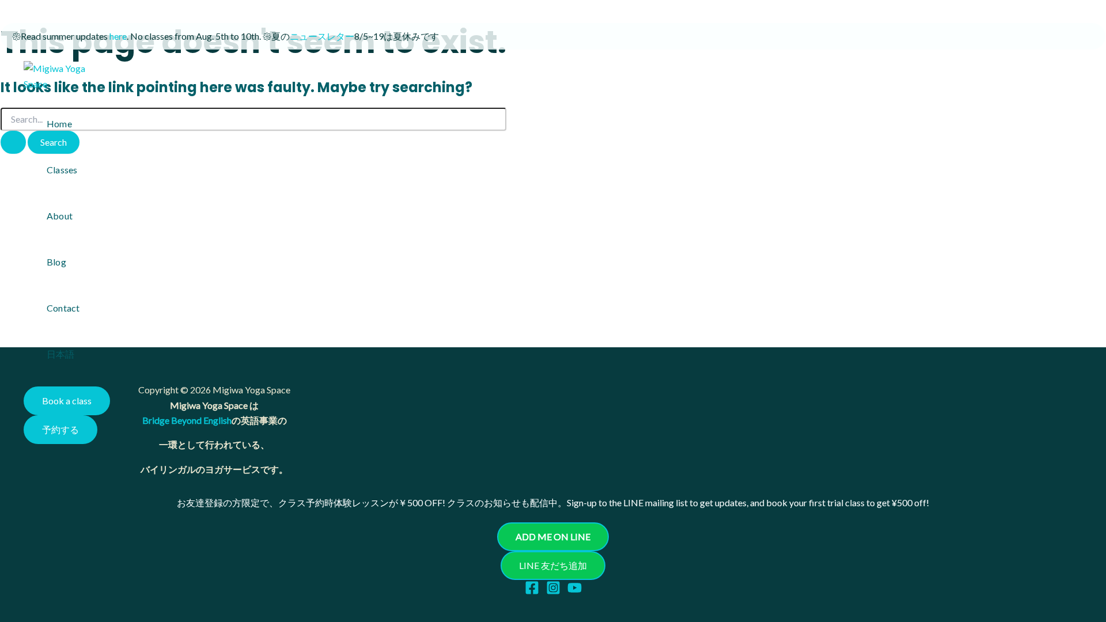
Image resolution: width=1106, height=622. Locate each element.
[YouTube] (574, 591)
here (118, 36)
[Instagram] (553, 591)
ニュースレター (322, 36)
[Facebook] (532, 591)
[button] (67, 400)
